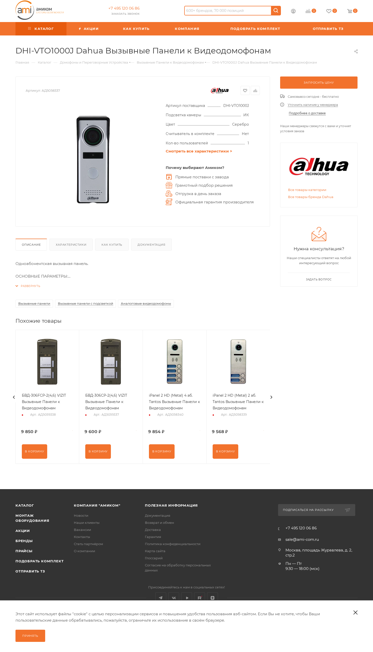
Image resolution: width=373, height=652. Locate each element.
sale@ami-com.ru (302, 539)
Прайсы (23, 551)
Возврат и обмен (159, 523)
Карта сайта (155, 551)
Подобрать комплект (39, 561)
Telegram (160, 597)
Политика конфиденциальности (172, 544)
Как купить (111, 244)
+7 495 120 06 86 (124, 8)
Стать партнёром (88, 544)
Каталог (24, 505)
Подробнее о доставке (307, 113)
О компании (84, 551)
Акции (22, 531)
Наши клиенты (86, 523)
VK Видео (186, 597)
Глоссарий (154, 558)
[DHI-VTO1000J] (93, 160)
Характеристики (71, 244)
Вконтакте (173, 597)
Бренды (24, 541)
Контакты (82, 537)
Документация (151, 244)
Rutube (199, 597)
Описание (31, 244)
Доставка (153, 530)
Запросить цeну (319, 82)
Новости (81, 515)
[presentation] (14, 397)
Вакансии (82, 530)
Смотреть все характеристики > (199, 151)
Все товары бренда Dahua (310, 197)
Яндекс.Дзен (212, 597)
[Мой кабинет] (293, 12)
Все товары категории (307, 190)
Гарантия (153, 537)
